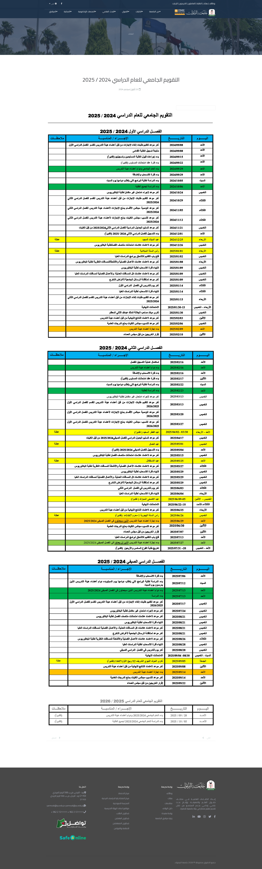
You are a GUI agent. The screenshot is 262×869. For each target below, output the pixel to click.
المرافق (52, 11)
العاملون (191, 3)
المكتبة (67, 11)
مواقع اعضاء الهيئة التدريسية (116, 808)
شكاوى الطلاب (122, 813)
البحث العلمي (108, 11)
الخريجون (182, 3)
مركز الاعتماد (123, 793)
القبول (125, 11)
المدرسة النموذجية (121, 803)
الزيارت (175, 3)
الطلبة (199, 3)
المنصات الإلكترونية (86, 11)
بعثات (205, 3)
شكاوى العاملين (122, 818)
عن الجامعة (154, 11)
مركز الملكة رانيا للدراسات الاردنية (115, 798)
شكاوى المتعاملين (121, 823)
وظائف (212, 3)
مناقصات (168, 803)
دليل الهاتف (167, 808)
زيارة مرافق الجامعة (163, 818)
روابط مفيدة (167, 813)
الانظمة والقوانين (121, 828)
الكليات (138, 11)
